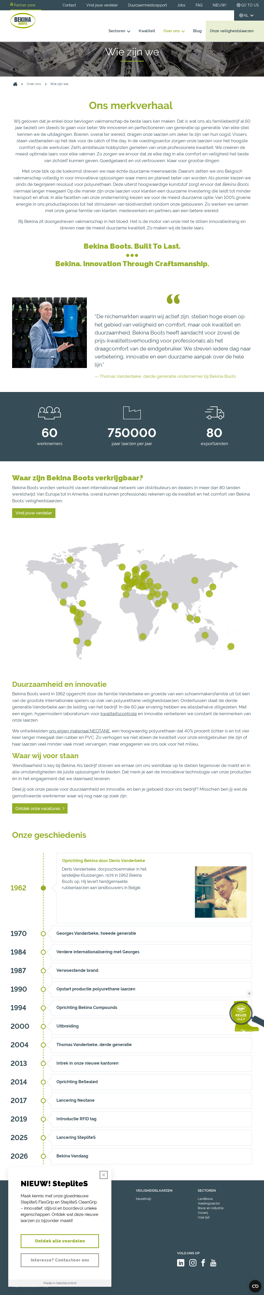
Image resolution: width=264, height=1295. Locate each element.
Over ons (171, 31)
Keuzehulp (143, 1199)
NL (246, 15)
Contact (69, 5)
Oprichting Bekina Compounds (86, 1007)
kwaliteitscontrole (119, 713)
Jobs (181, 5)
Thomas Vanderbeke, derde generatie (94, 1044)
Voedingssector (209, 1203)
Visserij (203, 1213)
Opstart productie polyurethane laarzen (95, 989)
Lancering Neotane (75, 1100)
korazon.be (245, 1290)
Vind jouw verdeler (102, 5)
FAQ (199, 5)
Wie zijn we (59, 84)
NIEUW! (219, 5)
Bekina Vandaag (72, 1156)
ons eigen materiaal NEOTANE (79, 730)
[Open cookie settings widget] (255, 1286)
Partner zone (24, 5)
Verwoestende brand (77, 970)
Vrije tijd (203, 1217)
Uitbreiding (67, 1026)
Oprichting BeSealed (77, 1081)
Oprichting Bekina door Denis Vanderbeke (103, 860)
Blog (197, 31)
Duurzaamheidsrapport (147, 5)
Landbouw (205, 1199)
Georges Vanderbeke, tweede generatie (96, 933)
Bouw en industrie (211, 1208)
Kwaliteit (147, 31)
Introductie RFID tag (76, 1118)
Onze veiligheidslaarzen (232, 31)
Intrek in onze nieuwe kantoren (87, 1063)
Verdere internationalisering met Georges (97, 951)
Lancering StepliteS (76, 1137)
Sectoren (117, 31)
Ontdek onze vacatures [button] (37, 808)
